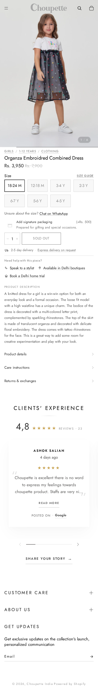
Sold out (41, 238)
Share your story (49, 559)
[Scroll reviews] (49, 544)
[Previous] (21, 544)
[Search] (79, 8)
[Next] (77, 544)
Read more (49, 503)
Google (60, 515)
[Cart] (91, 8)
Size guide (85, 176)
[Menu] (6, 8)
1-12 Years (27, 151)
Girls (9, 151)
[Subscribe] (90, 658)
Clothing (50, 151)
